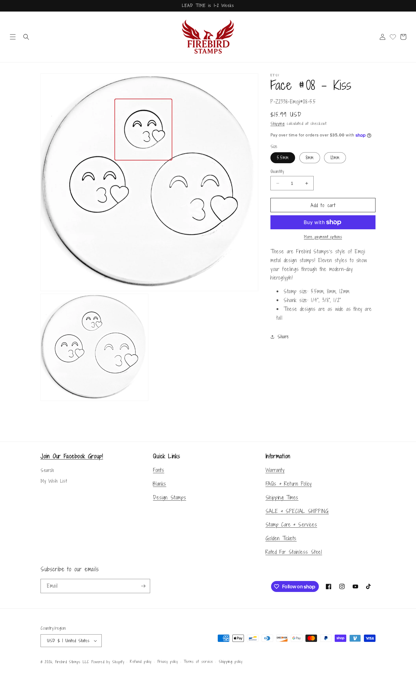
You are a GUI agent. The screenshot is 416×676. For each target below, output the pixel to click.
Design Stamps (169, 497)
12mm (335, 157)
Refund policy (141, 661)
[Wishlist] (393, 37)
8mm (310, 157)
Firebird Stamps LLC (72, 662)
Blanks (159, 483)
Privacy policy (167, 661)
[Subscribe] (143, 586)
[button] (12, 37)
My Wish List (54, 481)
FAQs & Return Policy (289, 483)
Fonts (158, 470)
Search (47, 470)
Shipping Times (282, 497)
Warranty (275, 470)
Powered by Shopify (108, 662)
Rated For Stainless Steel (294, 551)
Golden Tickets (281, 538)
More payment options (323, 236)
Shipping (277, 123)
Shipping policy (231, 661)
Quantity (277, 171)
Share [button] (283, 336)
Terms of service (198, 661)
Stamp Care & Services (291, 524)
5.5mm (283, 157)
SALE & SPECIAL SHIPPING (297, 511)
